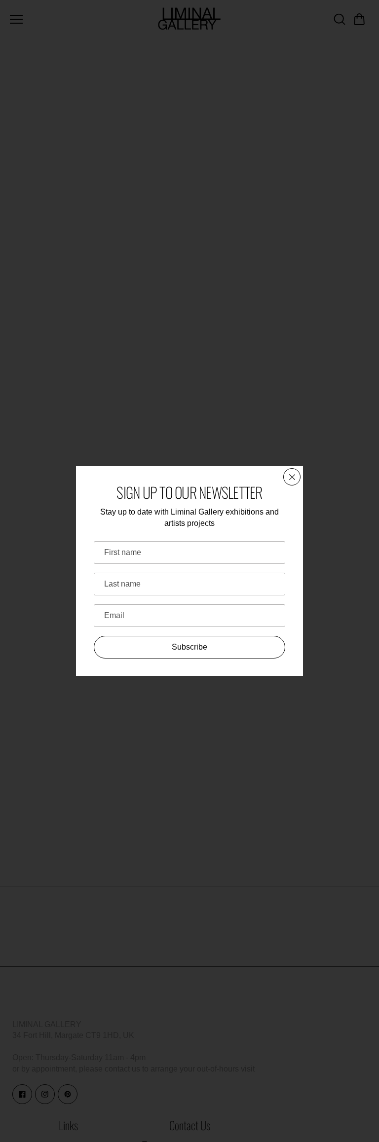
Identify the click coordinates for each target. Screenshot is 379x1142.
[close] (292, 476)
